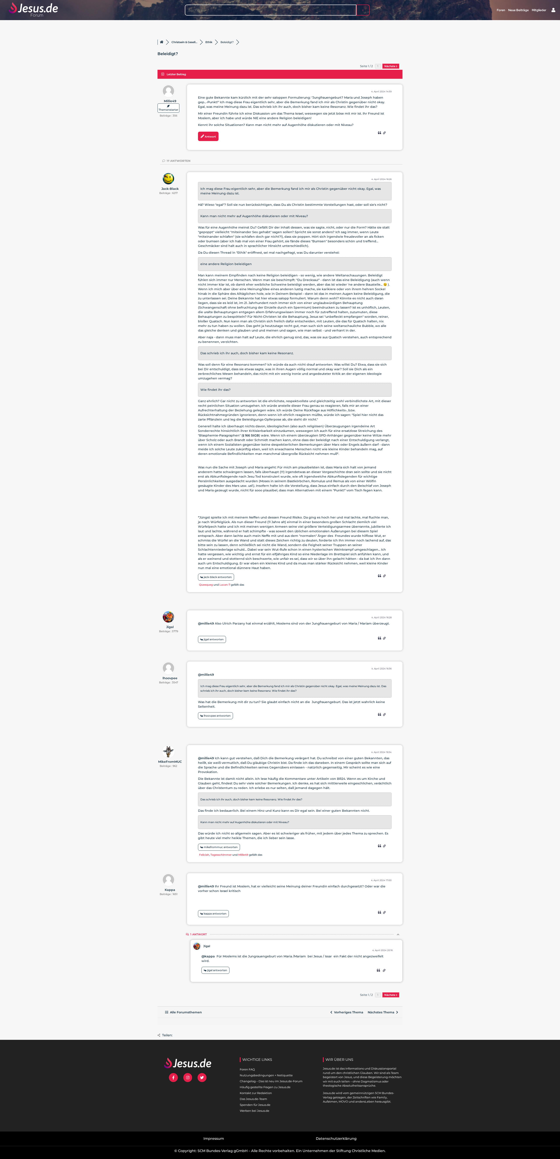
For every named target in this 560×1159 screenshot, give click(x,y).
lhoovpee (170, 678)
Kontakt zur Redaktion (256, 1093)
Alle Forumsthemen (185, 1012)
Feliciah (204, 854)
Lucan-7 (224, 584)
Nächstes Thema (382, 1012)
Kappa (170, 890)
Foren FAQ (247, 1069)
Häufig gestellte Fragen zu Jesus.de (265, 1087)
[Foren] (161, 42)
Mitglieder (539, 10)
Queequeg (206, 584)
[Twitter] (202, 1077)
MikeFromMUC (170, 762)
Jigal (170, 627)
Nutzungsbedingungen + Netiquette (266, 1075)
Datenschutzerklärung (336, 1138)
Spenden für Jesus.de (255, 1105)
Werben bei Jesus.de (254, 1110)
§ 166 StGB (251, 435)
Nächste (390, 66)
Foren (501, 10)
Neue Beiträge (518, 10)
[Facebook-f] (173, 1077)
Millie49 (170, 101)
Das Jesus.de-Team (253, 1099)
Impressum (213, 1138)
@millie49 (206, 623)
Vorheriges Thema (347, 1012)
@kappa (208, 956)
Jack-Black (170, 189)
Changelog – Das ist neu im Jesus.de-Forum (271, 1081)
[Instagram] (187, 1077)
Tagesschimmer (221, 854)
